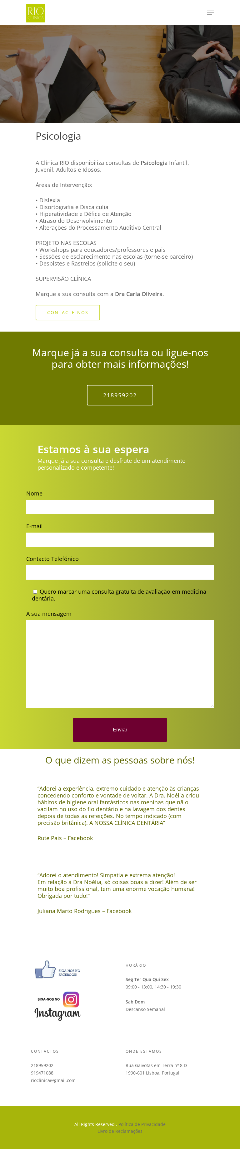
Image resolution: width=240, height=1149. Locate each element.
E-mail (34, 526)
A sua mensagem (49, 613)
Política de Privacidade (142, 1124)
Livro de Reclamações (120, 1131)
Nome (34, 493)
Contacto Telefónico (52, 559)
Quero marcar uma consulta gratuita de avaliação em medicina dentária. (119, 595)
